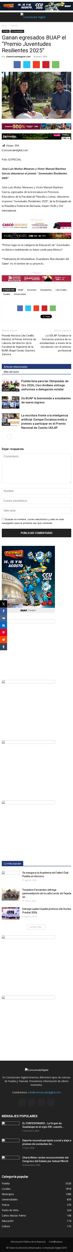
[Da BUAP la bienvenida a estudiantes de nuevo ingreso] (10, 402)
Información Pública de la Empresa (28, 1241)
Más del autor (11, 371)
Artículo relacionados (15, 366)
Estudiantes (46, 289)
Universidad (20, 294)
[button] (68, 17)
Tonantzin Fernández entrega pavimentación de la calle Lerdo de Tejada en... (46, 893)
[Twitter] (41, 1102)
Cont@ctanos (55, 1241)
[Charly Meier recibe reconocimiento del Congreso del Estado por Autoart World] (10, 1162)
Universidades (17, 31)
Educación (7, 1221)
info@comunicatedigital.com (44, 1092)
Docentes (31, 289)
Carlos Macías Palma (14, 1215)
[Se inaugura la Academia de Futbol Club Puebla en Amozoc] (10, 877)
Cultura (6, 1226)
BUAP (20, 289)
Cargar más (35, 926)
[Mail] (31, 1102)
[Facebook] (22, 1102)
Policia (5, 1204)
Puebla (6, 31)
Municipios (8, 1194)
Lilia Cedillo (61, 289)
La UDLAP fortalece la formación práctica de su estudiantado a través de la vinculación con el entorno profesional (55, 343)
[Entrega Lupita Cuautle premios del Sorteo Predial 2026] (10, 913)
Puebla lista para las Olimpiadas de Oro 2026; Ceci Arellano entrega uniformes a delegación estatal (45, 385)
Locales (6, 390)
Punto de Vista (10, 1210)
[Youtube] (50, 1102)
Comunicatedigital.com (18, 56)
